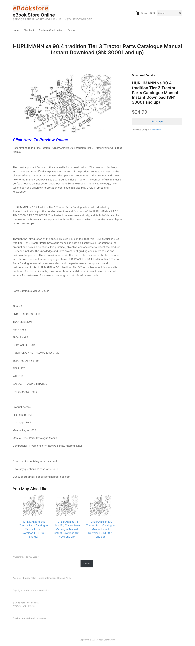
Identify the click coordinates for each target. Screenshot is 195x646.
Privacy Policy (29, 578)
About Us (17, 578)
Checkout (29, 30)
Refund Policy (64, 578)
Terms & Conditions (47, 578)
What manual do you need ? (26, 557)
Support (72, 30)
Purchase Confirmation (51, 30)
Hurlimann (156, 130)
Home (16, 30)
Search (86, 563)
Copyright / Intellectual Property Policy (31, 590)
